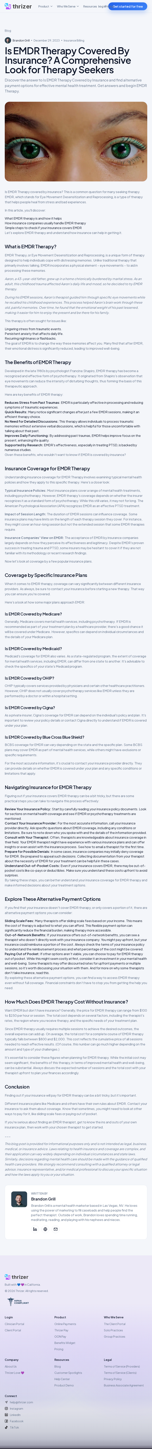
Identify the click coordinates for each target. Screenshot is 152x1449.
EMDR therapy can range (113, 1010)
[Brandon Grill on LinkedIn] (35, 1229)
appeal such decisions (60, 856)
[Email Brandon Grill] (56, 1229)
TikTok (14, 1427)
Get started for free (128, 6)
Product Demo (64, 1385)
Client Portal (13, 1330)
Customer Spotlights (68, 1372)
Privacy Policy (113, 1379)
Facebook (17, 1421)
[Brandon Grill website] (45, 1229)
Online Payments (65, 1324)
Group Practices (114, 1336)
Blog (8, 30)
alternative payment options (25, 913)
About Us (11, 1366)
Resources (90, 6)
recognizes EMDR (79, 506)
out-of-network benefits (99, 935)
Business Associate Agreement (124, 1385)
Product (43, 6)
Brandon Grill (43, 1198)
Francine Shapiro (82, 371)
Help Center (62, 1379)
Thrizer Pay (61, 1330)
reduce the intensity (50, 381)
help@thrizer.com (21, 1402)
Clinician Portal (14, 1324)
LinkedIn (15, 1415)
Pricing (109, 6)
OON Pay (60, 1336)
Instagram (16, 1408)
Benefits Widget (64, 1343)
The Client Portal (114, 1324)
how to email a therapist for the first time (114, 847)
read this (42, 973)
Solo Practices (113, 1330)
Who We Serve (66, 6)
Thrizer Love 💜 (14, 1372)
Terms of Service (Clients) (120, 1372)
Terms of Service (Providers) (122, 1366)
